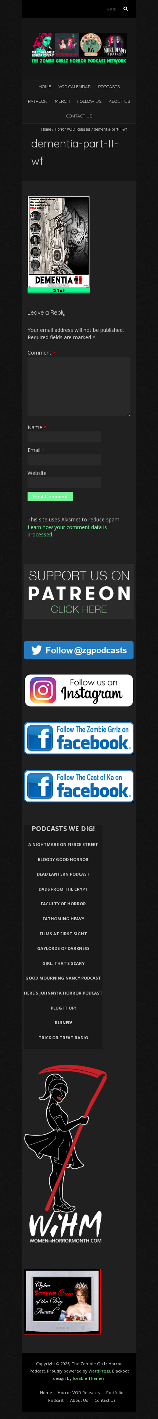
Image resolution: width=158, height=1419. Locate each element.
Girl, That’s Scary (63, 963)
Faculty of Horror (63, 903)
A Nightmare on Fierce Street (63, 844)
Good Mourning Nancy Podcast (63, 978)
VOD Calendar (74, 86)
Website (37, 472)
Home (45, 86)
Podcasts (109, 86)
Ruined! (63, 1022)
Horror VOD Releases (72, 129)
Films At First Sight (63, 933)
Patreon (37, 101)
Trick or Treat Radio (63, 1037)
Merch (62, 101)
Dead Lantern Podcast (63, 874)
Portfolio (114, 1392)
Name (37, 427)
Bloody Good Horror (63, 859)
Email (36, 449)
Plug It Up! (63, 1008)
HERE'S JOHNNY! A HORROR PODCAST (63, 993)
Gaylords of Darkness (63, 948)
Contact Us (79, 116)
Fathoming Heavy (63, 918)
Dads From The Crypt (63, 889)
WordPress (99, 1371)
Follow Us (89, 101)
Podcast (56, 1400)
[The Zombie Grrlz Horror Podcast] (79, 36)
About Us (119, 101)
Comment (41, 352)
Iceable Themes (88, 1378)
